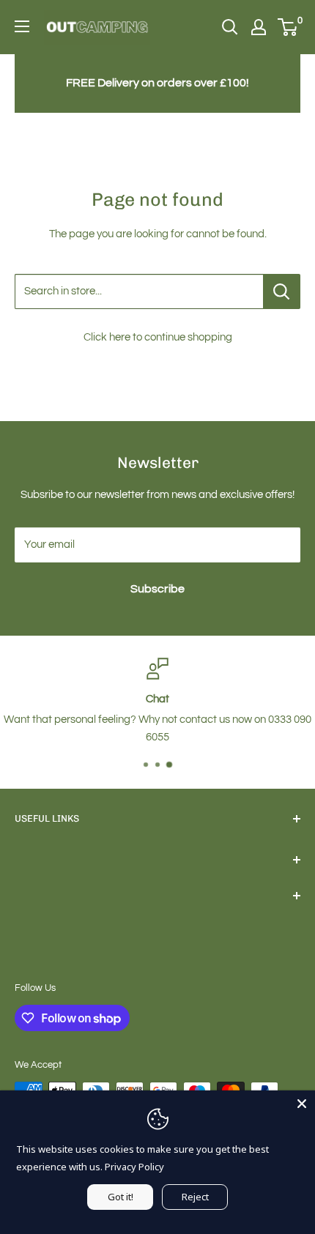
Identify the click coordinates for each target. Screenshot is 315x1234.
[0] (288, 27)
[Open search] (230, 27)
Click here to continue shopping (158, 337)
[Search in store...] (281, 291)
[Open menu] (22, 26)
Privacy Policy (134, 1166)
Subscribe (157, 589)
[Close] (301, 1103)
